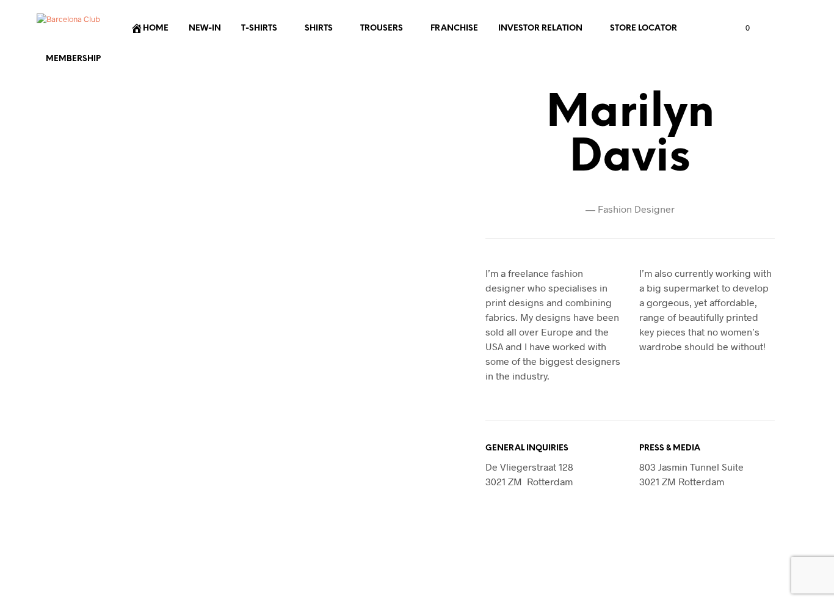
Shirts (319, 28)
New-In (205, 28)
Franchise (454, 28)
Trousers (381, 28)
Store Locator (643, 28)
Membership (73, 59)
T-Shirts (259, 28)
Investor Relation (540, 28)
